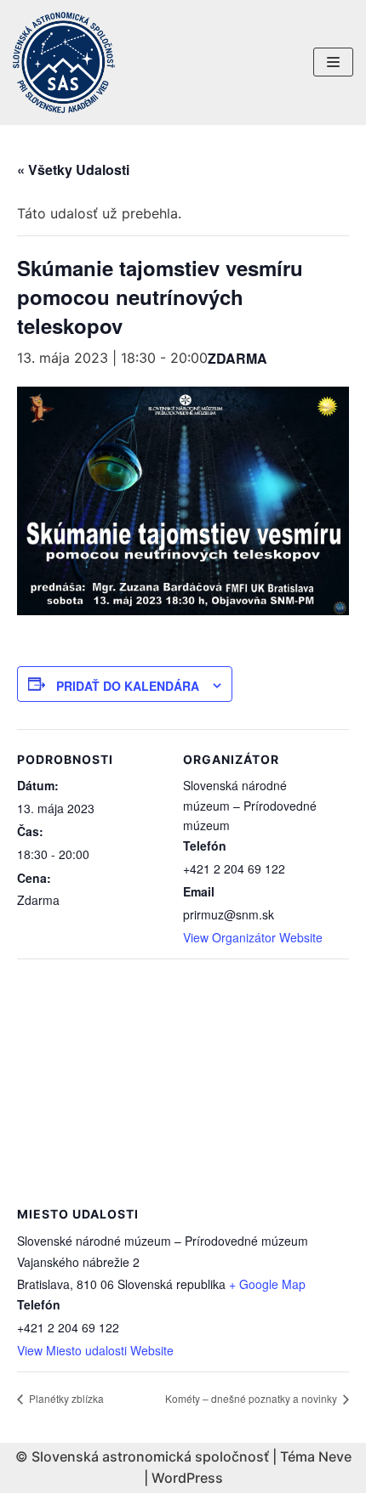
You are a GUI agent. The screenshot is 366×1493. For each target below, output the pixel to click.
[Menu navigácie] (333, 62)
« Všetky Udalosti (73, 169)
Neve (335, 1456)
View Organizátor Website (253, 937)
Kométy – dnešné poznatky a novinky (252, 1398)
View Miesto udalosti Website (95, 1350)
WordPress (187, 1477)
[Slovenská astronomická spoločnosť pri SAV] (64, 62)
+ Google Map (267, 1283)
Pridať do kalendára (127, 685)
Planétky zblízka (65, 1398)
